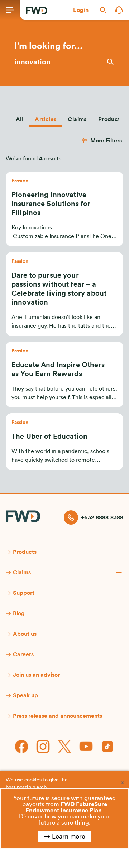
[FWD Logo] (36, 10)
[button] (81, 10)
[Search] (110, 62)
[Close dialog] (122, 783)
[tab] (19, 118)
